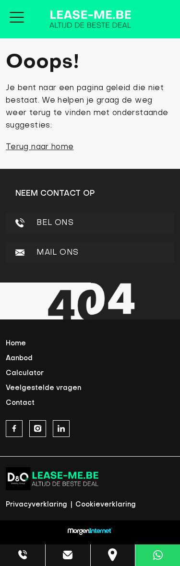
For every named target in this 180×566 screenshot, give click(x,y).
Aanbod (19, 358)
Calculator (25, 373)
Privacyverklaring (37, 505)
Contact (20, 403)
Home (16, 344)
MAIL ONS (56, 253)
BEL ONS (53, 223)
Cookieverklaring (105, 505)
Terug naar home (39, 147)
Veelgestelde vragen (43, 388)
